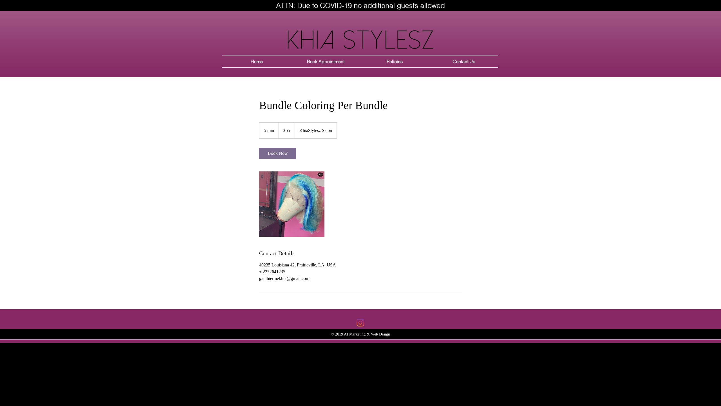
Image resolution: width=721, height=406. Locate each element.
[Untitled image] (291, 204)
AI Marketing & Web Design (367, 334)
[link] (277, 153)
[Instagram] (360, 322)
